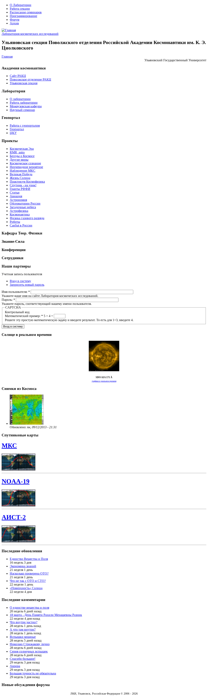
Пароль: (8, 299)
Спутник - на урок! (23, 185)
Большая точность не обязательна (33, 673)
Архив (14, 23)
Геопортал (17, 129)
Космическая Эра (22, 148)
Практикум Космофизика (27, 181)
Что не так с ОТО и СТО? (28, 581)
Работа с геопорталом (25, 125)
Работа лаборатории (24, 102)
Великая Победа (21, 174)
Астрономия (18, 200)
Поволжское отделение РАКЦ (30, 79)
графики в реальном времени (104, 381)
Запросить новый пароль (27, 284)
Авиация (16, 196)
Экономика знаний (23, 566)
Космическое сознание (25, 163)
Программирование (23, 16)
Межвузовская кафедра (26, 106)
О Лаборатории (20, 5)
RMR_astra (17, 152)
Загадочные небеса (23, 207)
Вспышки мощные (23, 637)
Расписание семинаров (26, 12)
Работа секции (20, 8)
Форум (14, 19)
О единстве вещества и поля (29, 607)
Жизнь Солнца (20, 178)
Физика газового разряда (27, 218)
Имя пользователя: (16, 291)
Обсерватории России (25, 203)
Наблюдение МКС (22, 170)
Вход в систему (20, 281)
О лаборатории (20, 99)
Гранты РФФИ (20, 189)
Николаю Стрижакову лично (30, 644)
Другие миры (19, 159)
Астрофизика (19, 211)
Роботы (15, 221)
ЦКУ (13, 133)
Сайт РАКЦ (18, 76)
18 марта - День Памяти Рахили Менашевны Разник (46, 615)
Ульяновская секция (23, 83)
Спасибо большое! (22, 658)
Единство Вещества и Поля (29, 559)
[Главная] (9, 30)
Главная (7, 56)
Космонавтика (20, 214)
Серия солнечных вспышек (29, 651)
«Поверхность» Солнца (26, 588)
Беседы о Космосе (22, 156)
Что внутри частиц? (23, 622)
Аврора (15, 666)
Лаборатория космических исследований (30, 34)
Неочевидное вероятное (26, 167)
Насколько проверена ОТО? (29, 573)
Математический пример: (24, 316)
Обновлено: (18, 427)
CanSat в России (21, 225)
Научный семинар (22, 110)
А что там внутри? (23, 629)
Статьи (15, 192)
